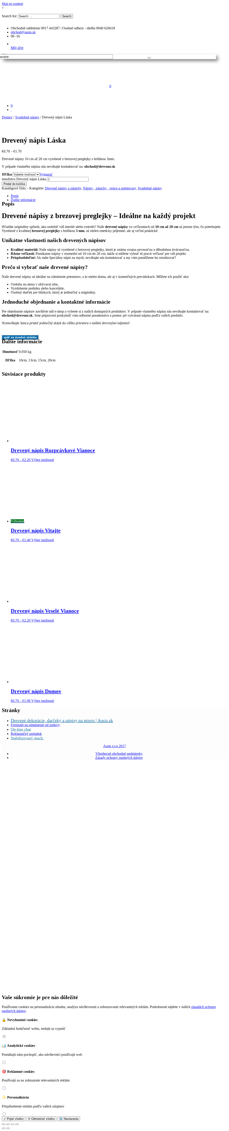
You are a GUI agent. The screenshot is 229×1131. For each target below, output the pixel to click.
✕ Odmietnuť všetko (41, 1118)
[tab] (119, 196)
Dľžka (7, 174)
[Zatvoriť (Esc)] (3, 1124)
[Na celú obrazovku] (12, 1124)
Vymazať (46, 174)
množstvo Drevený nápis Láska (24, 179)
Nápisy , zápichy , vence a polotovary (109, 188)
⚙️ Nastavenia (68, 1118)
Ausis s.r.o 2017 (114, 746)
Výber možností (42, 460)
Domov (7, 117)
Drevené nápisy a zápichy (63, 188)
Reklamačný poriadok (26, 734)
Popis (15, 196)
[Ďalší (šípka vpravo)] (8, 1128)
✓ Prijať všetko (13, 1118)
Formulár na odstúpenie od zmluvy (35, 725)
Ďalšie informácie (23, 200)
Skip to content (12, 4)
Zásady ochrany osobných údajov (119, 758)
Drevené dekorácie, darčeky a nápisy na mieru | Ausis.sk (62, 720)
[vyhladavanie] (149, 57)
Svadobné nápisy (27, 117)
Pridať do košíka (14, 184)
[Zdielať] (8, 1124)
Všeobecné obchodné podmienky (119, 753)
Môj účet (17, 48)
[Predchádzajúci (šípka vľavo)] (3, 1128)
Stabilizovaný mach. (27, 738)
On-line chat (21, 729)
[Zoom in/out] (17, 1124)
